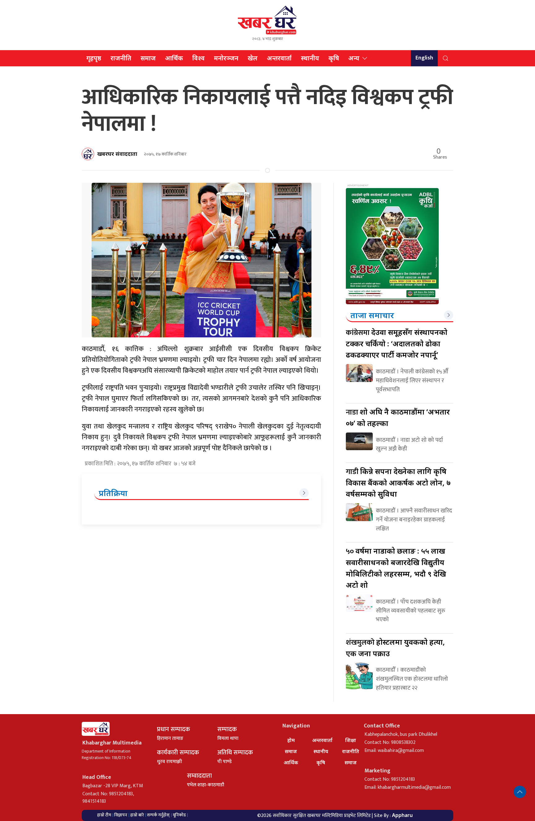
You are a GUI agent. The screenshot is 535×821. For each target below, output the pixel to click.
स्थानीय (310, 58)
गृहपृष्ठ (93, 58)
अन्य (353, 58)
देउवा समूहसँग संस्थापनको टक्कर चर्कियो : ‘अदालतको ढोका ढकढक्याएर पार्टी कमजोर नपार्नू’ (396, 343)
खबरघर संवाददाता (117, 153)
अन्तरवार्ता (279, 58)
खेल (253, 58)
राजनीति (121, 58)
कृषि (333, 58)
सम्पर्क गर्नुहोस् (158, 815)
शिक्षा (350, 740)
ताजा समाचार (372, 315)
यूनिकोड (179, 815)
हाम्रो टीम (104, 815)
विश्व (198, 58)
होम (291, 740)
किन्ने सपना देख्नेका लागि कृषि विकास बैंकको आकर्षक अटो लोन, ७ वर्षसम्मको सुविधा (398, 482)
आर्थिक (174, 58)
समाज (148, 58)
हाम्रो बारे (137, 815)
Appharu (402, 815)
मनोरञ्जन (226, 58)
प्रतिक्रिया (113, 493)
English (424, 58)
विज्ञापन (120, 815)
